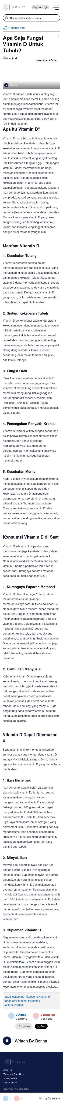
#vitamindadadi (14, 1005)
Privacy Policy (10, 1078)
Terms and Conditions (14, 1074)
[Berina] (6, 85)
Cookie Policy (10, 1082)
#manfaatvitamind (16, 1001)
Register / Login (40, 7)
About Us (8, 1070)
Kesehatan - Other (46, 60)
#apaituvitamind (14, 996)
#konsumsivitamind (38, 996)
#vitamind (34, 1001)
